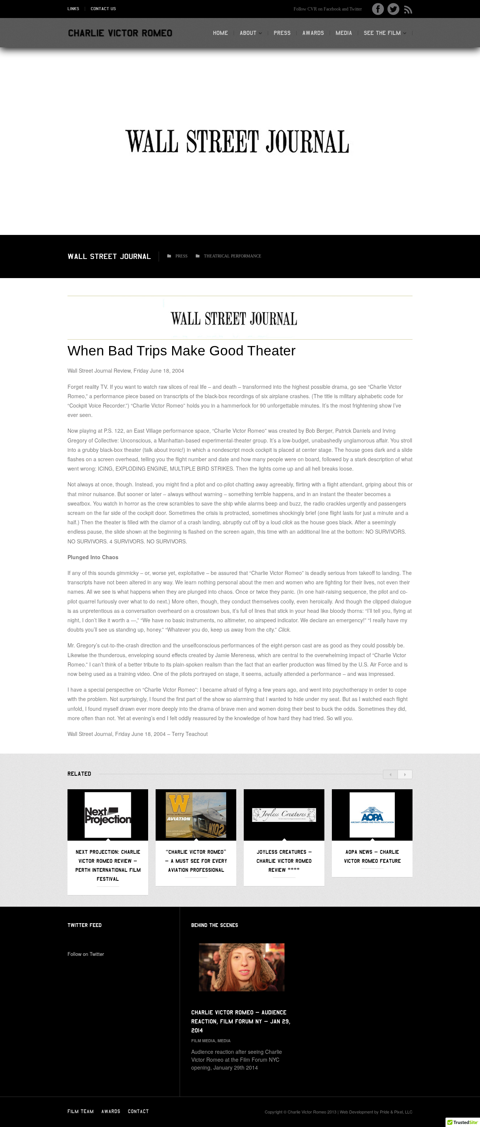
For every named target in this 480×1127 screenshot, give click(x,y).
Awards (313, 33)
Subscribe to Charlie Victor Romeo (406, 9)
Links (73, 9)
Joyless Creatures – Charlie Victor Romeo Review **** (284, 861)
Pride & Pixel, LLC (396, 1112)
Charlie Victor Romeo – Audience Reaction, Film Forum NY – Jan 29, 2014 (241, 1021)
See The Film (382, 33)
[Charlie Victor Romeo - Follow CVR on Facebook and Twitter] (120, 33)
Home (220, 33)
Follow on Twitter (86, 953)
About (248, 33)
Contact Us (103, 9)
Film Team (81, 1111)
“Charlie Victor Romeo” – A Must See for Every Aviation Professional (196, 861)
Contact (138, 1111)
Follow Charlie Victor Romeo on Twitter (393, 9)
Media (344, 33)
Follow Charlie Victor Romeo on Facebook (378, 9)
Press (282, 33)
